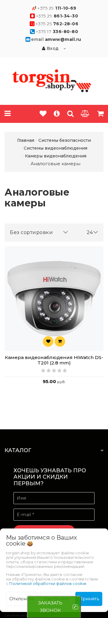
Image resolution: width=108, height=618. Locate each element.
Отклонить (21, 598)
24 (90, 232)
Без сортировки (31, 232)
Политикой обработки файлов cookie (47, 583)
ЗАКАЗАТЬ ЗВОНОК (50, 606)
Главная (25, 140)
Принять (89, 598)
